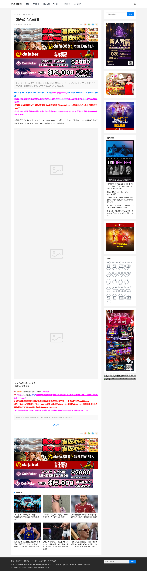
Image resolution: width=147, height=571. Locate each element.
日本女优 (46, 4)
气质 (108, 280)
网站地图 (33, 565)
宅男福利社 (16, 4)
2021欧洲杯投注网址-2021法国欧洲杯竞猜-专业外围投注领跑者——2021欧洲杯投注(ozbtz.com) (51, 410)
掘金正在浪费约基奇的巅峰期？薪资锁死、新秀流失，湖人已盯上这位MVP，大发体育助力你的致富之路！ (27, 544)
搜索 (130, 14)
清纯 (114, 280)
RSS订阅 (34, 561)
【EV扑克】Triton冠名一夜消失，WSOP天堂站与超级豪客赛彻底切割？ (26, 517)
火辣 (126, 280)
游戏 (120, 280)
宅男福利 (56, 4)
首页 (27, 4)
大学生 (121, 266)
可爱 (114, 266)
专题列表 (26, 561)
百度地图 (38, 565)
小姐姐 (109, 273)
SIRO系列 (115, 262)
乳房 (122, 262)
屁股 (122, 273)
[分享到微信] (89, 24)
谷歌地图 (44, 565)
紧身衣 (115, 287)
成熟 (120, 277)
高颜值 (129, 298)
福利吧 (20, 24)
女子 (114, 269)
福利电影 (67, 4)
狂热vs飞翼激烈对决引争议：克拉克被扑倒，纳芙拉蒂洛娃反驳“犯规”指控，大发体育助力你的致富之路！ (84, 544)
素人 (108, 287)
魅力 (108, 301)
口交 (108, 266)
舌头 (128, 291)
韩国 (108, 298)
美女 (108, 291)
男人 (114, 284)
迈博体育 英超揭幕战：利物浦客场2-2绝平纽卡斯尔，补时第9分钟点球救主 (84, 517)
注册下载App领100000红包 (47, 561)
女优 (108, 269)
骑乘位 (121, 298)
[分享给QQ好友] (92, 24)
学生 (120, 269)
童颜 (120, 284)
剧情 (128, 262)
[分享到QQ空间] (96, 24)
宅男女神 (36, 4)
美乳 (128, 287)
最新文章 (19, 561)
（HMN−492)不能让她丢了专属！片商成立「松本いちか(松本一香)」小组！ (120, 213)
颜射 (114, 298)
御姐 (108, 277)
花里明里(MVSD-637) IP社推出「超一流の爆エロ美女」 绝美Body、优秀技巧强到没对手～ (120, 186)
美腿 (122, 291)
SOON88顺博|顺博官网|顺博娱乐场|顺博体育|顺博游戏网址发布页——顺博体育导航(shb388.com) (51, 401)
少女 (116, 273)
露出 (126, 294)
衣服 (114, 294)
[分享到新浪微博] (85, 24)
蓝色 (108, 294)
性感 (114, 277)
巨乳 (128, 273)
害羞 (126, 269)
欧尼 (126, 277)
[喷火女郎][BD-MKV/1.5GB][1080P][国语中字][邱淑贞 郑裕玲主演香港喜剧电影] (120, 200)
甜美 (108, 284)
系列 (126, 284)
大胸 (128, 266)
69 (108, 262)
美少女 (115, 291)
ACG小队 (77, 4)
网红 (122, 287)
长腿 (120, 294)
